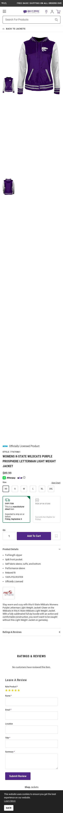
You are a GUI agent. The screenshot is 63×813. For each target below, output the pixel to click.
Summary (9, 752)
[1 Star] (6, 690)
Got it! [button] (8, 808)
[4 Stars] (15, 690)
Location (9, 724)
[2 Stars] (9, 690)
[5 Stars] (19, 690)
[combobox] (24, 19)
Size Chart (56, 483)
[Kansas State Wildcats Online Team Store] (31, 12)
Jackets (31, 787)
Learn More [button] (10, 801)
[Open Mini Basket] (58, 12)
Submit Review (17, 776)
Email (7, 710)
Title (7, 738)
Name (7, 696)
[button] (46, 11)
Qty (4, 530)
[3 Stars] (12, 690)
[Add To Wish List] (56, 536)
